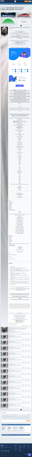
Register (26, 1)
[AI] (12, 3)
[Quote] (7, 414)
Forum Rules (20, 447)
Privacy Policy (20, 446)
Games (15, 447)
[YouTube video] (15, 414)
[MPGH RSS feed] (8, 451)
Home (1, 6)
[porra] (5, 1)
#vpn (18, 436)
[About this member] (7, 37)
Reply (23, 325)
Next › (30, 25)
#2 (9, 333)
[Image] (13, 414)
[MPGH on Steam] (6, 451)
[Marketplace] (14, 3)
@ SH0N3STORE (21, 41)
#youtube (21, 436)
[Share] (30, 9)
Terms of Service (20, 449)
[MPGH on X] (3, 451)
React (29, 333)
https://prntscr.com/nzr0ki (14, 323)
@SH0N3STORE (18, 89)
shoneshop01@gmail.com (24, 319)
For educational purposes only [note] (17, 455)
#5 (9, 350)
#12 (9, 390)
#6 (9, 356)
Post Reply (28, 420)
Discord (29, 446)
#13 (9, 396)
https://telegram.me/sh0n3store (16, 336)
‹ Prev (19, 25)
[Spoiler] (14, 414)
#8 (9, 367)
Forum (3, 6)
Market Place (6, 6)
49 (27, 25)
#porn (12, 436)
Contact (29, 447)
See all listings (29, 11)
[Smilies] (17, 414)
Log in (30, 1)
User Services (11, 6)
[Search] (15, 1)
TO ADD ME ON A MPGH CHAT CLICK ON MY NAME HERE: (19, 40)
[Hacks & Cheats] (9, 3)
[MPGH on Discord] (1, 451)
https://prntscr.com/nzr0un (13, 324)
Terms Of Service (20, 313)
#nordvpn (10, 436)
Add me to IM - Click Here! (20, 318)
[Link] (11, 414)
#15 (9, 407)
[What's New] (7, 3)
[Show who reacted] (29, 325)
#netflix (6, 436)
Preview (29, 414)
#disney (3, 436)
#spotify (15, 436)
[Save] (30, 8)
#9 (9, 373)
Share (26, 325)
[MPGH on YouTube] (5, 451)
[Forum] (1, 3)
